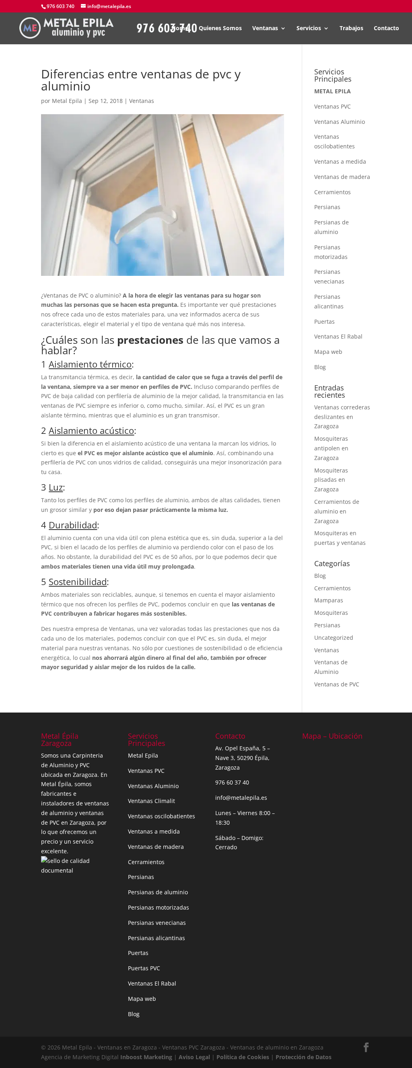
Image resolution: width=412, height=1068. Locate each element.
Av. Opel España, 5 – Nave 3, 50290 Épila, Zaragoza (242, 757)
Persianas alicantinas (156, 938)
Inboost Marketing (147, 1057)
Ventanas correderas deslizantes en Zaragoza (342, 416)
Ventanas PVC (332, 106)
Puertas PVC (144, 968)
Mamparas (328, 600)
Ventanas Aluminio (339, 121)
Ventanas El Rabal (338, 336)
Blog (320, 367)
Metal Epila (67, 101)
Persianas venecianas (157, 922)
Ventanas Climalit (151, 801)
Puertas (324, 321)
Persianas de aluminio (158, 892)
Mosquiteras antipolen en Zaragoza (331, 448)
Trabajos (351, 28)
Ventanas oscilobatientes (161, 816)
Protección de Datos (304, 1057)
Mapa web (328, 351)
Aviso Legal (194, 1057)
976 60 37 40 (232, 782)
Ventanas (265, 28)
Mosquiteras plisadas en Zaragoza (331, 479)
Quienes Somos (220, 28)
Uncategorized (333, 637)
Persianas (327, 207)
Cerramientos (332, 192)
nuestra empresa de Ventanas (93, 629)
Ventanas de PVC (336, 684)
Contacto (386, 28)
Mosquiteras (331, 612)
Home (179, 28)
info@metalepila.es (241, 797)
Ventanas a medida (340, 161)
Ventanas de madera (342, 177)
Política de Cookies (242, 1057)
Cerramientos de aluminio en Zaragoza (336, 511)
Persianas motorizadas (158, 907)
